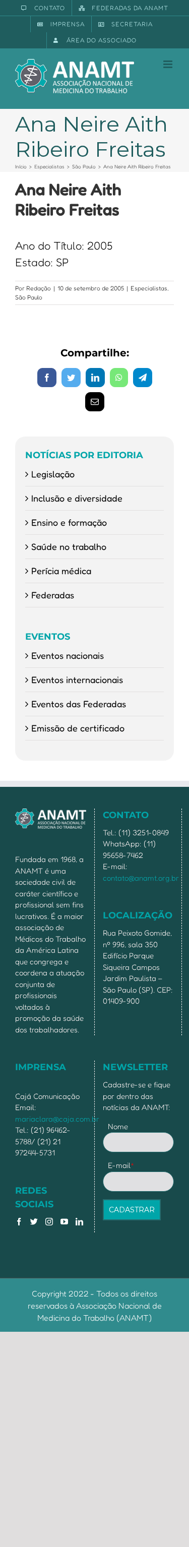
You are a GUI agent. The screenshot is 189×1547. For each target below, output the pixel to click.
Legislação (53, 473)
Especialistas (149, 288)
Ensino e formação (69, 522)
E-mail (121, 1165)
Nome (118, 1126)
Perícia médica (61, 570)
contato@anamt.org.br (141, 878)
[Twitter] (34, 1221)
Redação (38, 288)
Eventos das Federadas (78, 703)
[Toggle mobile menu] (168, 64)
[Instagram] (49, 1221)
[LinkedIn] (79, 1221)
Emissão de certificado (77, 727)
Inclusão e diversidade (76, 498)
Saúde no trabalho (68, 546)
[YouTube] (64, 1221)
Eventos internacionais (77, 679)
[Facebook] (19, 1221)
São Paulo (28, 297)
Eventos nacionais (67, 655)
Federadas (52, 594)
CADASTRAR (132, 1209)
